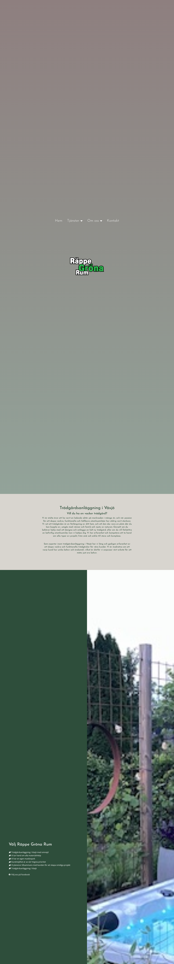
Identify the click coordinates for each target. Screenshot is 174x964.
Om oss (93, 221)
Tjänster (73, 221)
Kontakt (113, 221)
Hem (58, 221)
